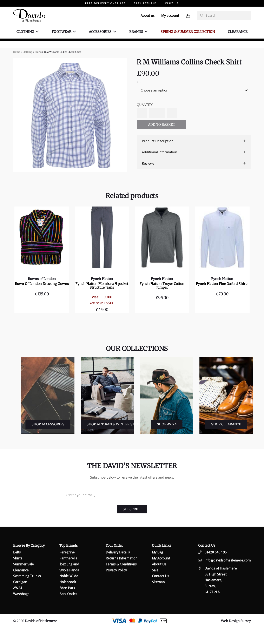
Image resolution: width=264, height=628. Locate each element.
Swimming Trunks (27, 576)
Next (255, 395)
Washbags (21, 594)
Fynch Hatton (102, 279)
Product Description (157, 141)
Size (139, 81)
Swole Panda (69, 570)
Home (16, 51)
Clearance (238, 31)
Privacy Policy (116, 570)
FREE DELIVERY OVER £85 (105, 3)
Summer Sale (23, 564)
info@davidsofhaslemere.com (228, 560)
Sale (155, 570)
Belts (17, 552)
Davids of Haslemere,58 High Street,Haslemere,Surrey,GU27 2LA (221, 580)
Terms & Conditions (121, 564)
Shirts (38, 51)
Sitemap (158, 582)
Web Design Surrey (236, 621)
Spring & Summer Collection (188, 31)
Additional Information (159, 152)
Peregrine (67, 552)
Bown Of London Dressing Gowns (42, 284)
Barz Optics (68, 594)
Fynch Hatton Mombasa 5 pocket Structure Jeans (101, 285)
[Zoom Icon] (70, 115)
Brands (136, 31)
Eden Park (67, 588)
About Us (159, 564)
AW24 (17, 588)
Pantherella (68, 558)
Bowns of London (42, 279)
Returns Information (122, 558)
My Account (161, 558)
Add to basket (161, 124)
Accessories (100, 31)
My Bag (157, 552)
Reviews (148, 163)
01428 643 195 (216, 552)
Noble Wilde (68, 576)
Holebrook (67, 582)
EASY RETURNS (145, 3)
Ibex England (69, 564)
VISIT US (172, 3)
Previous (18, 395)
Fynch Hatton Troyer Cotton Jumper (162, 285)
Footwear (61, 31)
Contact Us (160, 576)
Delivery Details (118, 552)
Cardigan (20, 582)
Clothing (25, 31)
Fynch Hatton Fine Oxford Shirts (222, 284)
